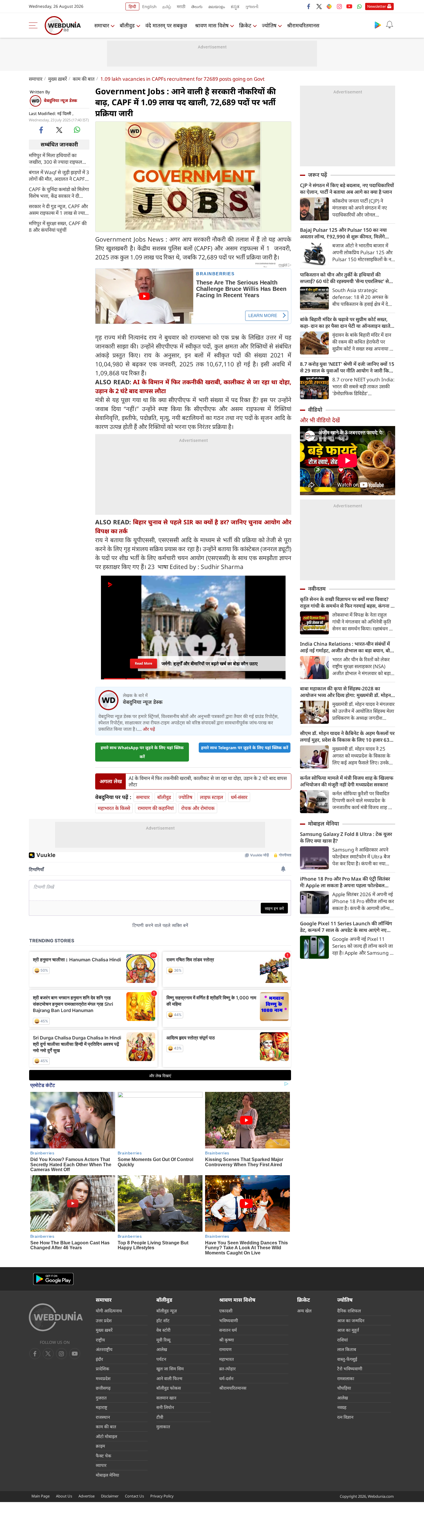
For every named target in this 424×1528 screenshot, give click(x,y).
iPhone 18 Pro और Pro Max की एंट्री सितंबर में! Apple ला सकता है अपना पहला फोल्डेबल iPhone (345, 882)
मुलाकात (163, 1426)
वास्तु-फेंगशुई (347, 1359)
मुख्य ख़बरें (57, 79)
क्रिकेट (245, 25)
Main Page (40, 1496)
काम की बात (84, 79)
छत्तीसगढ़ (103, 1388)
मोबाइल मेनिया (323, 823)
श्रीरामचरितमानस (303, 25)
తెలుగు (196, 6)
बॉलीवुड (127, 25)
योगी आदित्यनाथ (109, 1311)
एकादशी (225, 1311)
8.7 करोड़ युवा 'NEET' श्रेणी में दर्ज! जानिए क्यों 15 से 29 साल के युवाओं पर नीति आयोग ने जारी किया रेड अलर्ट (347, 367)
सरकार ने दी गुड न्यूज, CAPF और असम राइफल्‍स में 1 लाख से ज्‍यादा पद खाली (59, 209)
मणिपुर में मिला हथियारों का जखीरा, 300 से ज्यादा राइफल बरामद (55, 158)
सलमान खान (166, 1398)
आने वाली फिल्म (169, 1378)
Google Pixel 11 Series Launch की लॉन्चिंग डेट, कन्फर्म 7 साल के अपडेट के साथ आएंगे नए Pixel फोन (346, 926)
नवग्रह (341, 1407)
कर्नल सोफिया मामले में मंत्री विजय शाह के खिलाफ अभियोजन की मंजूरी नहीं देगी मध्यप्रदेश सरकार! (346, 781)
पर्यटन (161, 1359)
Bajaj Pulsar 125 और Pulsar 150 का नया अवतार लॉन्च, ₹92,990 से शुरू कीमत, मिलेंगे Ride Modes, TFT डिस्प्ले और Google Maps (346, 233)
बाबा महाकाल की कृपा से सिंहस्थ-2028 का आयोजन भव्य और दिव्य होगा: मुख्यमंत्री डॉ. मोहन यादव (345, 691)
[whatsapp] (77, 130)
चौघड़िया (344, 1388)
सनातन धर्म (228, 1330)
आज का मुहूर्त (348, 1330)
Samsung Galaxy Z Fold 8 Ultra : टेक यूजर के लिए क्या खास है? (346, 837)
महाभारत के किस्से (114, 808)
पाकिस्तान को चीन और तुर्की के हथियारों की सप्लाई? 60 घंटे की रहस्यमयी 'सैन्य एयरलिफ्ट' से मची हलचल (344, 278)
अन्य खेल (304, 1311)
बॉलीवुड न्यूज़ (166, 1311)
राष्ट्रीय (100, 1340)
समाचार (101, 25)
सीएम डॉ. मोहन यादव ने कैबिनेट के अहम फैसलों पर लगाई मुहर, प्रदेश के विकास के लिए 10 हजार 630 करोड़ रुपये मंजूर (347, 736)
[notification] (389, 25)
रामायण (225, 1349)
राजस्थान (103, 1417)
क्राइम (100, 1446)
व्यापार (101, 1465)
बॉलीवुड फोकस (168, 1388)
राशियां (342, 1340)
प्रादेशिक (102, 1368)
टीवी (159, 1417)
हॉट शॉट (163, 1320)
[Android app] (53, 1279)
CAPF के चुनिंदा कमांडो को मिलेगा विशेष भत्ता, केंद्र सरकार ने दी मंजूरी (59, 192)
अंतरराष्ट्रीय (104, 1349)
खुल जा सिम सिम (170, 1368)
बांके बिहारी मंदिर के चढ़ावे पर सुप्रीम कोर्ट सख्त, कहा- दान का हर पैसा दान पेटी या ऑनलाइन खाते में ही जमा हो (347, 322)
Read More (143, 661)
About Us (64, 1496)
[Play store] (378, 25)
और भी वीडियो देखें (320, 420)
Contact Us (134, 1496)
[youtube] (349, 6)
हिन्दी (132, 6)
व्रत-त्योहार (227, 1368)
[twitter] (319, 6)
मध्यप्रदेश (103, 1378)
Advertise (86, 1496)
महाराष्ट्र (101, 1407)
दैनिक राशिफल (349, 1311)
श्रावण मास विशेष (211, 25)
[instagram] (339, 6)
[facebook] (309, 6)
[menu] (34, 25)
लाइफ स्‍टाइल (211, 797)
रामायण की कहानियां (156, 808)
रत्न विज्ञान (345, 1417)
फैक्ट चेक (103, 1456)
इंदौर (99, 1359)
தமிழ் (166, 6)
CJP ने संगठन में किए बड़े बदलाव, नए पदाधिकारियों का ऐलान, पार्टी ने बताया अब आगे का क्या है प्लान (347, 188)
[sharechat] (329, 6)
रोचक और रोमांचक (198, 808)
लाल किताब (346, 1349)
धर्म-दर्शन (226, 1378)
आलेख (161, 1349)
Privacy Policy (162, 1496)
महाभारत (226, 1359)
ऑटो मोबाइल (106, 1436)
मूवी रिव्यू (163, 1340)
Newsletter (376, 6)
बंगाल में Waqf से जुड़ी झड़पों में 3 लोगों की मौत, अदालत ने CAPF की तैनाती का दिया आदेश (59, 175)
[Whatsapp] (359, 6)
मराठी (181, 6)
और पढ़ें (149, 729)
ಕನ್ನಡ (235, 6)
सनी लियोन (165, 1407)
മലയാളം (216, 6)
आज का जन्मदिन (350, 1320)
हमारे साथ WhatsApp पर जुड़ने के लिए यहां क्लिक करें (142, 752)
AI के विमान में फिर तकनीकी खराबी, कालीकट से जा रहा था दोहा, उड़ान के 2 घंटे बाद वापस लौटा (208, 781)
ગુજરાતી (251, 6)
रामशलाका (345, 1378)
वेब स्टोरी (163, 1330)
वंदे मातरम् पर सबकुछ (166, 25)
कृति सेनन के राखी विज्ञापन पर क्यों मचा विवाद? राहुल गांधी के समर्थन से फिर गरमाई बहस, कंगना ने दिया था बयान (346, 602)
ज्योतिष (269, 25)
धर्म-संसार (239, 797)
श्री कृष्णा (226, 1340)
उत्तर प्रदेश (104, 1320)
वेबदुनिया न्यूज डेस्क (60, 100)
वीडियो (315, 409)
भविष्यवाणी (228, 1320)
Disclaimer (110, 1496)
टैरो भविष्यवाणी (349, 1368)
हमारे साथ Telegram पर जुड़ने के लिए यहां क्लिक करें (244, 747)
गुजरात (101, 1398)
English (149, 6)
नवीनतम (317, 588)
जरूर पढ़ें (317, 174)
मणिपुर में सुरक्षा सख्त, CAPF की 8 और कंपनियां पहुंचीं (58, 226)
